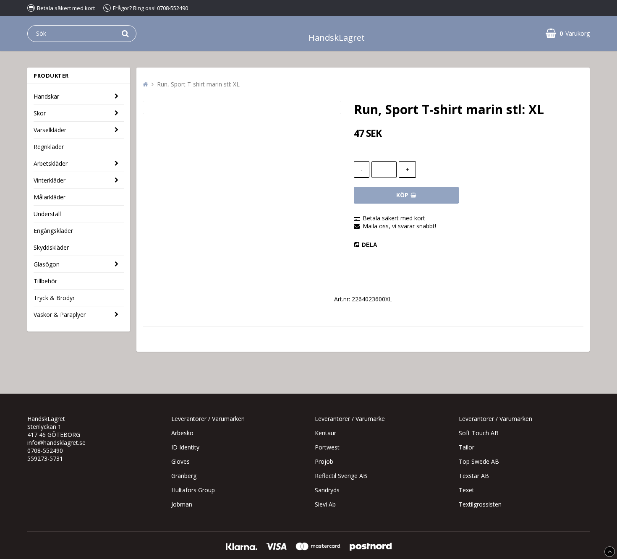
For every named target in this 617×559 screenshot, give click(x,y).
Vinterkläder (49, 180)
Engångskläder (53, 231)
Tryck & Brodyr (54, 298)
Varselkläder (50, 130)
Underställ (47, 214)
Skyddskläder (51, 247)
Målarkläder (49, 197)
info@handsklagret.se (56, 443)
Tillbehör (45, 281)
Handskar (46, 96)
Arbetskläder (51, 163)
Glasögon (47, 264)
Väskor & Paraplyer (60, 315)
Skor (40, 113)
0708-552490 (45, 451)
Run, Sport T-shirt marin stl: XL (198, 84)
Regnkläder (49, 147)
